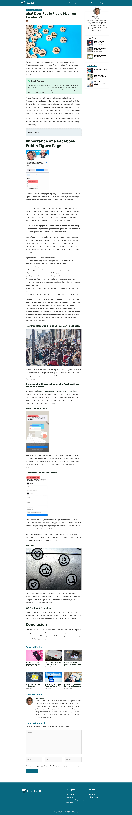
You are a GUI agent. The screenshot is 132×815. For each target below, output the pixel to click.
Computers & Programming (75, 800)
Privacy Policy (93, 797)
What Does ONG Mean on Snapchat (34, 685)
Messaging (69, 797)
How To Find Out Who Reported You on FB (53, 685)
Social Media (37, 9)
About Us (92, 794)
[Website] (73, 759)
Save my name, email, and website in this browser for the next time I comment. (53, 766)
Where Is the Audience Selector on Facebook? (73, 685)
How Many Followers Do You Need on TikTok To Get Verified (34, 664)
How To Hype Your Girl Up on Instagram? (53, 663)
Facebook (29, 9)
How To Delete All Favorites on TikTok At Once (72, 664)
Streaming (69, 802)
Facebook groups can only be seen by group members (57, 391)
